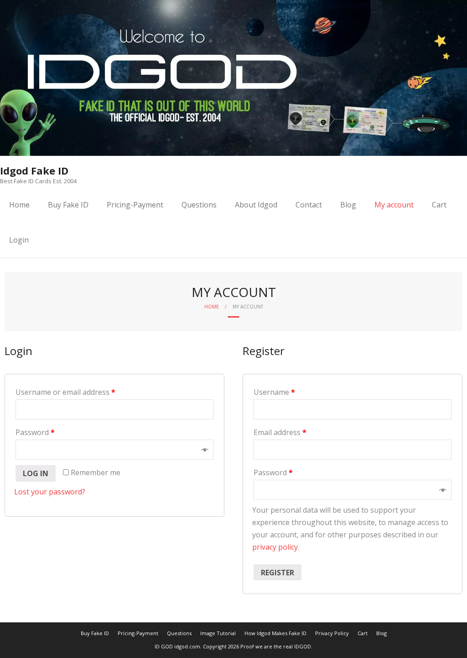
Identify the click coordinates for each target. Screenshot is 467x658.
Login (19, 240)
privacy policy (275, 547)
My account (394, 205)
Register (277, 573)
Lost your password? (49, 492)
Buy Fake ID (68, 205)
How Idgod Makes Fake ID (275, 633)
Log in (35, 473)
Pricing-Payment (135, 205)
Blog (348, 205)
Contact (309, 205)
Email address (280, 432)
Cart (439, 205)
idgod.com (187, 646)
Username (274, 392)
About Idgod (256, 205)
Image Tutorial (218, 633)
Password (35, 432)
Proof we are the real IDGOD (275, 646)
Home (19, 205)
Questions (199, 205)
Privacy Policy (332, 633)
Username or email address (65, 392)
